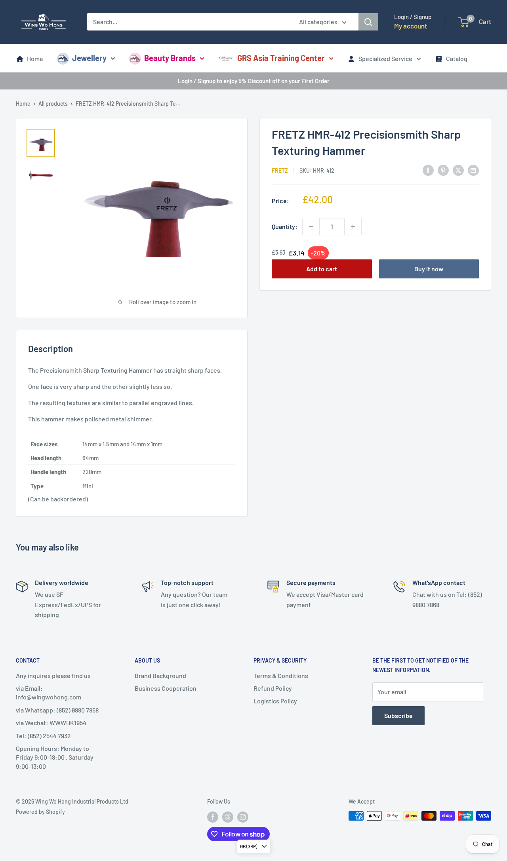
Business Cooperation (165, 688)
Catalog (456, 58)
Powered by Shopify (40, 811)
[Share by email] (473, 170)
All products (53, 103)
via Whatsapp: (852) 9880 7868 (57, 710)
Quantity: (284, 226)
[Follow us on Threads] (227, 816)
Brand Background (160, 675)
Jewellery (89, 58)
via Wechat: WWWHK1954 (51, 722)
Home (35, 58)
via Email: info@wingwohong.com (48, 692)
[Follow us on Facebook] (212, 816)
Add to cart (321, 269)
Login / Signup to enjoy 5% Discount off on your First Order (254, 80)
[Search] (368, 21)
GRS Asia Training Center (281, 58)
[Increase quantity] (353, 226)
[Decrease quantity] (311, 226)
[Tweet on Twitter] (458, 170)
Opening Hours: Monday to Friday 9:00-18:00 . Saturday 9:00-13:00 (54, 757)
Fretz (280, 170)
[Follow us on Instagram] (242, 816)
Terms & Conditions (281, 675)
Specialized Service (385, 58)
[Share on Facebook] (428, 170)
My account (410, 26)
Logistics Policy (275, 701)
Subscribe (398, 715)
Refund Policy (273, 688)
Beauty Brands (170, 58)
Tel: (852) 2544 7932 (43, 735)
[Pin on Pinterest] (443, 170)
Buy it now (428, 269)
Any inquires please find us (53, 675)
